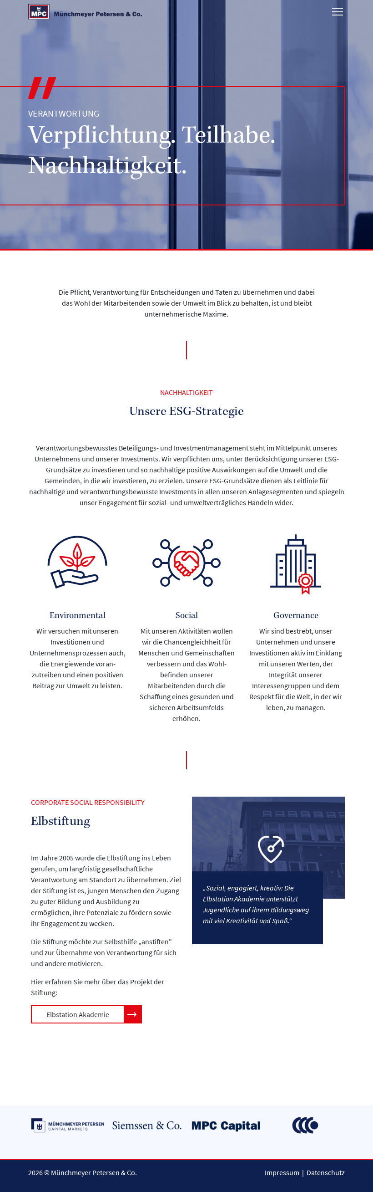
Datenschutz (326, 1172)
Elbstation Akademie (77, 1014)
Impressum (282, 1172)
